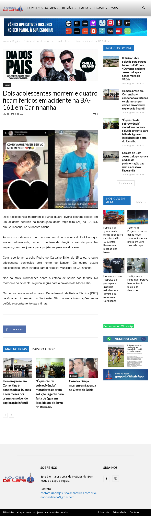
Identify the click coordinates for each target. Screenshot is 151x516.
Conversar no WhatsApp (118, 326)
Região (16, 41)
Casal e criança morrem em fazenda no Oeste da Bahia (82, 385)
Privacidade (119, 512)
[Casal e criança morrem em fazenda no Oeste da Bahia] (83, 367)
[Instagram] (115, 478)
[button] (143, 8)
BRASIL (99, 8)
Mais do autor (43, 349)
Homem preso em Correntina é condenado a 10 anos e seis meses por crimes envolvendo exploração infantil (135, 99)
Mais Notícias (16, 349)
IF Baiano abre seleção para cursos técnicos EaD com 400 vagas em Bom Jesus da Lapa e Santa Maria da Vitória (134, 68)
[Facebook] (106, 479)
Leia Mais (124, 183)
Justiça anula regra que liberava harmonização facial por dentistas (137, 283)
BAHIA (83, 8)
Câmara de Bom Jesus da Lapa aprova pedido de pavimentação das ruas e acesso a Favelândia (135, 161)
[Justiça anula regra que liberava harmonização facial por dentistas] (137, 265)
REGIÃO (67, 8)
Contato (134, 512)
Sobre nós (103, 512)
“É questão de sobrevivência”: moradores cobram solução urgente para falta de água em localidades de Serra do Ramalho (50, 394)
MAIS (114, 8)
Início (6, 41)
